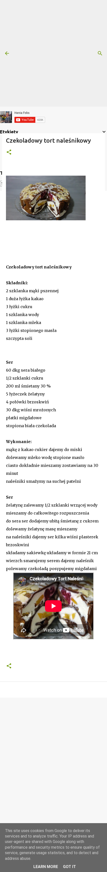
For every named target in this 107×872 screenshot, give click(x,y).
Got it (69, 866)
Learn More (45, 866)
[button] (9, 152)
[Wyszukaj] (100, 53)
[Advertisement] (53, 53)
